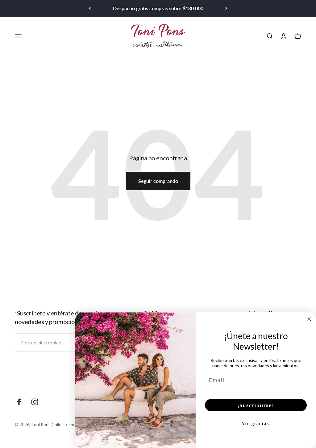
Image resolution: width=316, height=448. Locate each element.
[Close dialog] (309, 319)
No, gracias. (256, 423)
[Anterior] (90, 8)
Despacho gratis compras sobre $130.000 (158, 8)
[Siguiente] (226, 8)
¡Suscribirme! (256, 405)
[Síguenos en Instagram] (35, 402)
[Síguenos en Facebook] (19, 402)
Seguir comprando (158, 181)
